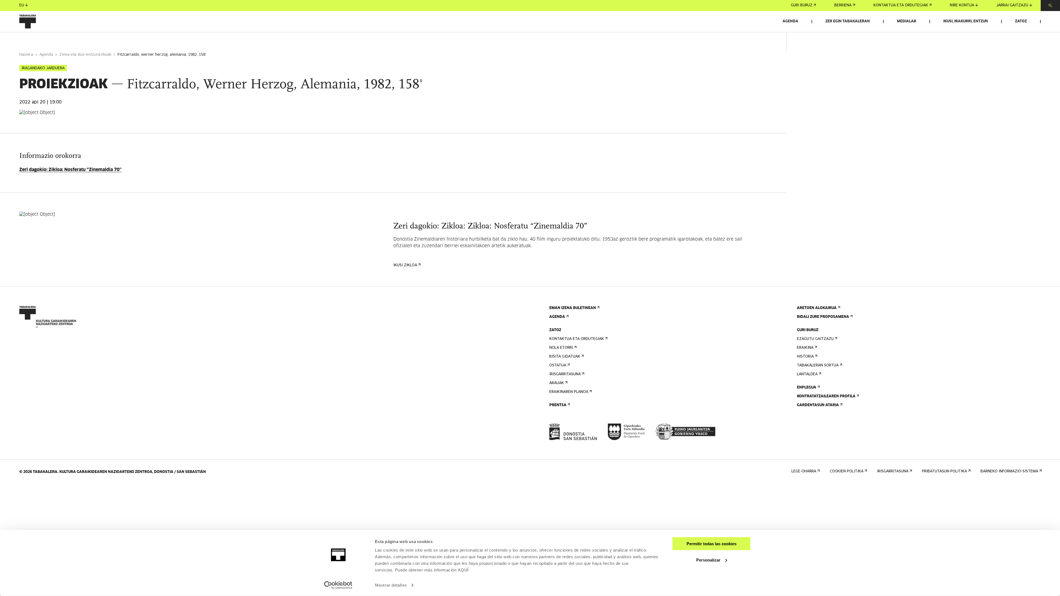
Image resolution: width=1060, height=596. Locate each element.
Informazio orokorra (41, 39)
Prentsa (557, 405)
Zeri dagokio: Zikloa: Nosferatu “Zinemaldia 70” (70, 169)
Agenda (790, 21)
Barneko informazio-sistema (1009, 471)
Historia (805, 356)
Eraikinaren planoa (568, 392)
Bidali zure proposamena (823, 317)
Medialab (906, 21)
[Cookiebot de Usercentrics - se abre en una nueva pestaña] (338, 585)
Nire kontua (962, 5)
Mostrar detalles (391, 585)
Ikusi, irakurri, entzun (965, 21)
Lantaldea (807, 374)
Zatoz (1021, 21)
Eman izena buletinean (572, 308)
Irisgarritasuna (565, 374)
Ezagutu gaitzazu (815, 339)
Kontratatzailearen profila (826, 396)
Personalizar (708, 559)
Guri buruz (801, 5)
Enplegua (806, 387)
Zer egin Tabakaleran (847, 21)
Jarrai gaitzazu (1012, 5)
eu (21, 5)
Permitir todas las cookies (711, 543)
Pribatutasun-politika (944, 471)
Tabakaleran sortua (818, 365)
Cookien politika (846, 471)
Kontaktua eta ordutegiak (900, 5)
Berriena (843, 5)
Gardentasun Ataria (818, 405)
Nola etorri (561, 348)
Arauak (556, 383)
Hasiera (26, 55)
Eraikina (805, 348)
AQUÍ (463, 570)
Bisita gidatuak (564, 356)
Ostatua (557, 365)
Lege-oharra (803, 471)
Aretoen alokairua (817, 308)
